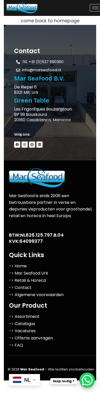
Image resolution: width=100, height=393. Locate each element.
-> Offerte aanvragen (31, 338)
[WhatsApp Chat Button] (87, 380)
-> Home (18, 266)
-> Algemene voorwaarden (36, 295)
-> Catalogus (22, 324)
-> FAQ (16, 345)
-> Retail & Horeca (27, 280)
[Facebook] (17, 145)
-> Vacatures (22, 331)
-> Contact (20, 287)
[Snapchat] (32, 145)
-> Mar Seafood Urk (28, 273)
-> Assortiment (24, 316)
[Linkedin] (39, 145)
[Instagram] (25, 145)
